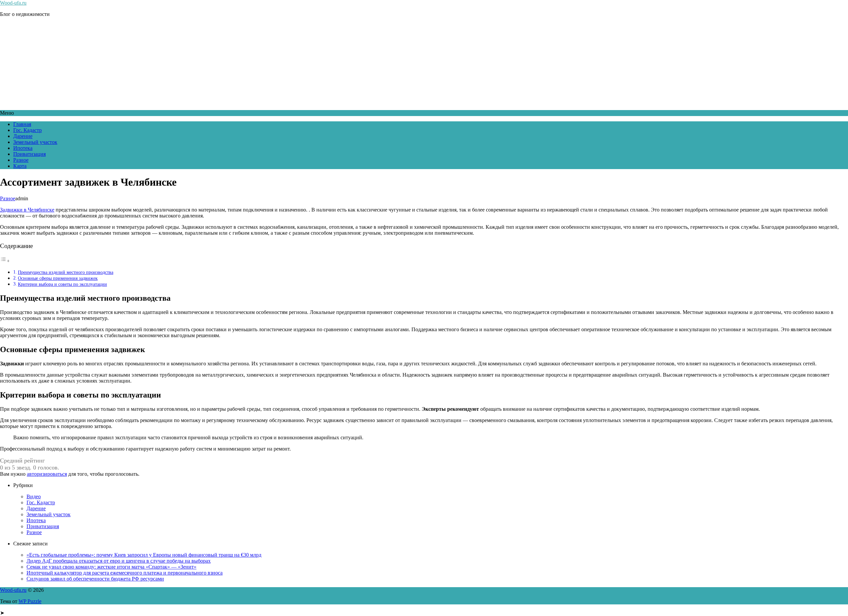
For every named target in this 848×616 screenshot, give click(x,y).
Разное (20, 160)
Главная (22, 124)
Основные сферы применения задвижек (58, 278)
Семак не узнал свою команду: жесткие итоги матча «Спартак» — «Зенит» (111, 567)
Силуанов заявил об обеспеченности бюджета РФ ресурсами (95, 579)
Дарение (22, 136)
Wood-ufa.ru (13, 3)
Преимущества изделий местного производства (65, 272)
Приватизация (29, 154)
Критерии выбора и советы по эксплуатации (62, 284)
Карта (19, 166)
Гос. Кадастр (27, 130)
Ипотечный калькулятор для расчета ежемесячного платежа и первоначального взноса (124, 573)
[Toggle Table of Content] (5, 261)
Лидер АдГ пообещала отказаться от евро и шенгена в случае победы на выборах (118, 561)
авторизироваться (47, 474)
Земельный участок (35, 142)
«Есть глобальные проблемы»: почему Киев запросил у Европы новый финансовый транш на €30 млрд (143, 555)
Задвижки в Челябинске (27, 210)
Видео (33, 496)
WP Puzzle (30, 601)
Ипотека (22, 148)
